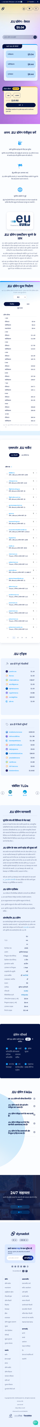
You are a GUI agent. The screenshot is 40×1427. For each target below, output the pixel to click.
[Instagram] (15, 1266)
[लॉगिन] (24, 8)
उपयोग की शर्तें (20, 1404)
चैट (21, 1212)
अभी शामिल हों (28, 1258)
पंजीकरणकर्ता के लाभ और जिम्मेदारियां (20, 1411)
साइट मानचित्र (26, 1346)
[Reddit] (27, 1266)
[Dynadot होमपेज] (3, 8)
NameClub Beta (27, 1322)
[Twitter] (21, 1266)
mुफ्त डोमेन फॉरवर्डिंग (9, 880)
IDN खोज (26, 927)
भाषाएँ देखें (25, 975)
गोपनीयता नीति (20, 1401)
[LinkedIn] (18, 1266)
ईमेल (21, 1207)
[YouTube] (24, 1266)
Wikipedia (24, 995)
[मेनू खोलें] (36, 8)
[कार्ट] (30, 8)
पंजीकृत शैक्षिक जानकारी (20, 1408)
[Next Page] (32, 637)
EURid (26, 991)
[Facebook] (12, 1266)
